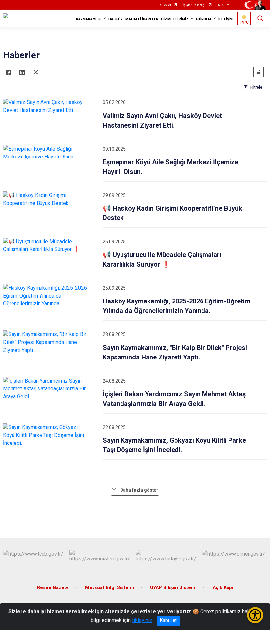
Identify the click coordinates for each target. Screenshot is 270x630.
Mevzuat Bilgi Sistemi (109, 587)
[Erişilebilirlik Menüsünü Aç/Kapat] (255, 615)
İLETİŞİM (225, 19)
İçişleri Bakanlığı (194, 5)
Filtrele (256, 87)
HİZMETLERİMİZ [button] (175, 19)
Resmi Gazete (53, 587)
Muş (221, 5)
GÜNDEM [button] (203, 19)
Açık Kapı (223, 587)
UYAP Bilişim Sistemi (173, 587)
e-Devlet (165, 5)
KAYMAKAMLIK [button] (88, 19)
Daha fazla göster (139, 490)
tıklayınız (142, 620)
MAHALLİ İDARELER (141, 19)
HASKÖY (115, 19)
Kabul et (168, 620)
